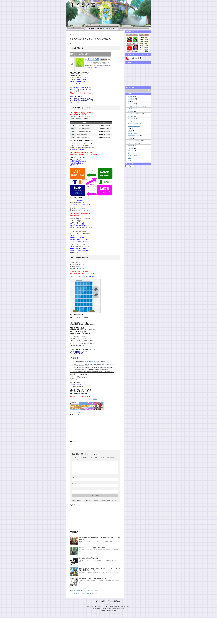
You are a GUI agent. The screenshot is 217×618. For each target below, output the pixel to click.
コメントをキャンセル (92, 454)
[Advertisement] (82, 427)
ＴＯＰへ (95, 399)
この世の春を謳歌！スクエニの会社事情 (85, 593)
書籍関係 (130, 145)
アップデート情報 (132, 143)
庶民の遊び (131, 116)
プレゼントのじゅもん (134, 126)
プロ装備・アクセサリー (134, 123)
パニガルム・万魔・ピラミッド (136, 106)
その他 (74, 441)
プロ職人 (130, 121)
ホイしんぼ (131, 148)
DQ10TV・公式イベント (134, 140)
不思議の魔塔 (131, 108)
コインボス (131, 103)
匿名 (77, 454)
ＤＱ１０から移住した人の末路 (88, 558)
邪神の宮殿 (131, 111)
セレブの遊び (131, 118)
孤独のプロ (131, 150)
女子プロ (130, 138)
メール (74, 483)
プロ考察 (130, 96)
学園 (129, 128)
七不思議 (130, 131)
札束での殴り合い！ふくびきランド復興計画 (87, 591)
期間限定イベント (132, 133)
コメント (75, 460)
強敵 (129, 101)
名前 (73, 477)
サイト (74, 489)
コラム (129, 158)
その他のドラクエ (132, 155)
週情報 (129, 153)
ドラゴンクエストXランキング (78, 412)
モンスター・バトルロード (135, 113)
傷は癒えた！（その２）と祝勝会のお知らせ (92, 578)
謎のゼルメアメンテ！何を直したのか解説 (92, 547)
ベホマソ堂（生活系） (134, 135)
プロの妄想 (131, 99)
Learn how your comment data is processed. (104, 500)
